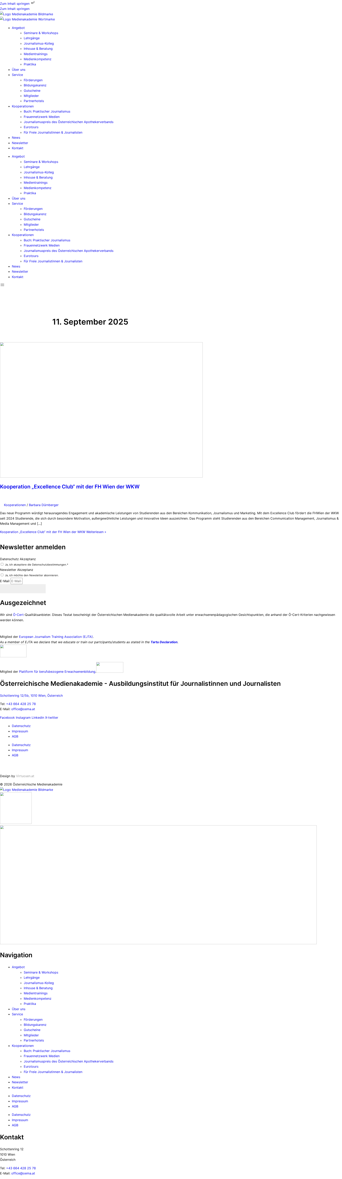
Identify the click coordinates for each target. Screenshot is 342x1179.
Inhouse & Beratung (38, 49)
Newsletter (20, 143)
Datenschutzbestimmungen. (49, 564)
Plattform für (29, 672)
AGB (15, 736)
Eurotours (31, 127)
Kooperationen (23, 106)
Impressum (20, 731)
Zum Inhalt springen (15, 4)
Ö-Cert (18, 615)
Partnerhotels (34, 101)
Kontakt (17, 148)
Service (17, 75)
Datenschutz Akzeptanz (18, 559)
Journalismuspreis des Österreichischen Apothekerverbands (68, 122)
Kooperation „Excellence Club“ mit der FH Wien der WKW (70, 486)
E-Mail (5, 581)
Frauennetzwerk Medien (42, 117)
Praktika (30, 64)
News (16, 137)
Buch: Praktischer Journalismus (47, 111)
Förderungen (33, 80)
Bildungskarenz (35, 85)
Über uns (18, 70)
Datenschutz (21, 726)
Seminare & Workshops (41, 33)
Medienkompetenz (37, 59)
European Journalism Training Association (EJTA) (56, 637)
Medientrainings (36, 54)
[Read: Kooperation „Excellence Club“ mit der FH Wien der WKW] (101, 476)
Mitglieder (31, 96)
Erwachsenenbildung (80, 672)
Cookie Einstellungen (15, 766)
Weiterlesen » (53, 532)
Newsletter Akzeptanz (16, 570)
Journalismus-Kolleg (39, 43)
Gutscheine (32, 91)
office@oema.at (23, 709)
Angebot (18, 28)
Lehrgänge (32, 38)
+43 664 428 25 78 (21, 704)
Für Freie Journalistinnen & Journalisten (53, 132)
